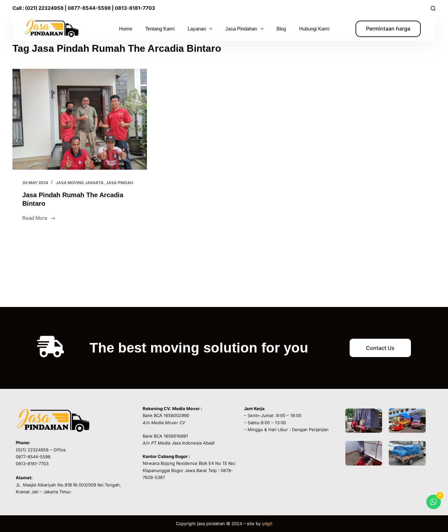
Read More (35, 217)
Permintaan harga (388, 28)
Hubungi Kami (314, 28)
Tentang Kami (159, 28)
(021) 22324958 (44, 8)
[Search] (433, 8)
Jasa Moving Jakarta (80, 182)
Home (125, 28)
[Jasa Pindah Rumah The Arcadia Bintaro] (79, 119)
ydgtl (267, 523)
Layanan (197, 28)
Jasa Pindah (119, 182)
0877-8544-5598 (89, 8)
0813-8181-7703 (135, 8)
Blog (281, 28)
